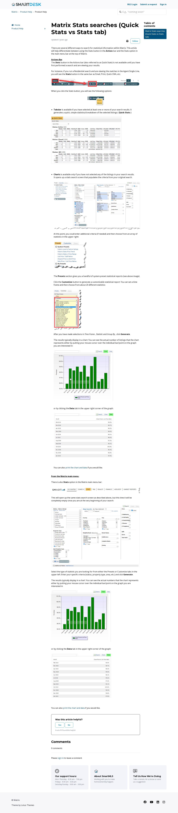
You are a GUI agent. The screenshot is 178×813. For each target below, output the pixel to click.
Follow (135, 41)
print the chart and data (77, 467)
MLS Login (132, 4)
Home (17, 25)
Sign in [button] (163, 4)
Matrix (14, 12)
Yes (59, 725)
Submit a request (148, 4)
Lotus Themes (27, 805)
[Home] (26, 4)
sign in (61, 758)
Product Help (26, 12)
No (69, 725)
